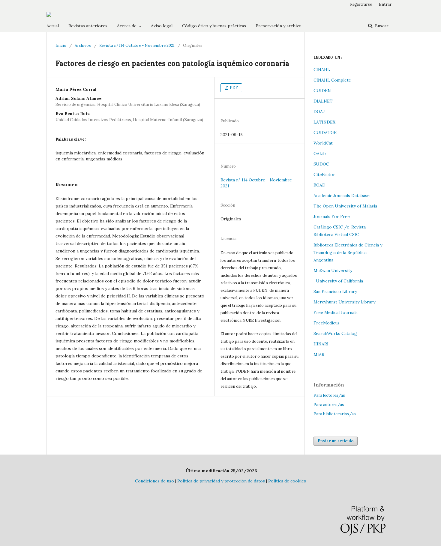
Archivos (83, 45)
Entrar (385, 4)
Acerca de (127, 25)
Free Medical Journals (336, 312)
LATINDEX (324, 122)
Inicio (61, 45)
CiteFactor (324, 174)
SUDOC (321, 164)
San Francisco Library (335, 291)
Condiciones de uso (154, 481)
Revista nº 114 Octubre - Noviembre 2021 (137, 45)
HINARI (321, 344)
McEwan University (333, 270)
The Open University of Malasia (345, 206)
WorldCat (323, 143)
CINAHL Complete (332, 80)
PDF (233, 87)
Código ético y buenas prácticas (214, 25)
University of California (338, 281)
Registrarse (361, 4)
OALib (320, 153)
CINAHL (322, 69)
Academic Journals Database (342, 195)
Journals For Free (332, 216)
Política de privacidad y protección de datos (221, 481)
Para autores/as (329, 404)
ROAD (320, 185)
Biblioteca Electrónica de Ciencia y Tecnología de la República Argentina (348, 252)
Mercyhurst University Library (344, 302)
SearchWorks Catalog (335, 333)
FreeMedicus (327, 323)
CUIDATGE (325, 132)
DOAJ (319, 111)
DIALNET (323, 101)
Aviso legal (161, 25)
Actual (52, 25)
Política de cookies (287, 481)
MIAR (319, 354)
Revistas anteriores (87, 25)
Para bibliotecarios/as (335, 413)
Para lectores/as (329, 395)
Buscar (381, 25)
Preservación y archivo (279, 25)
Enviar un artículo (335, 440)
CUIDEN (322, 90)
